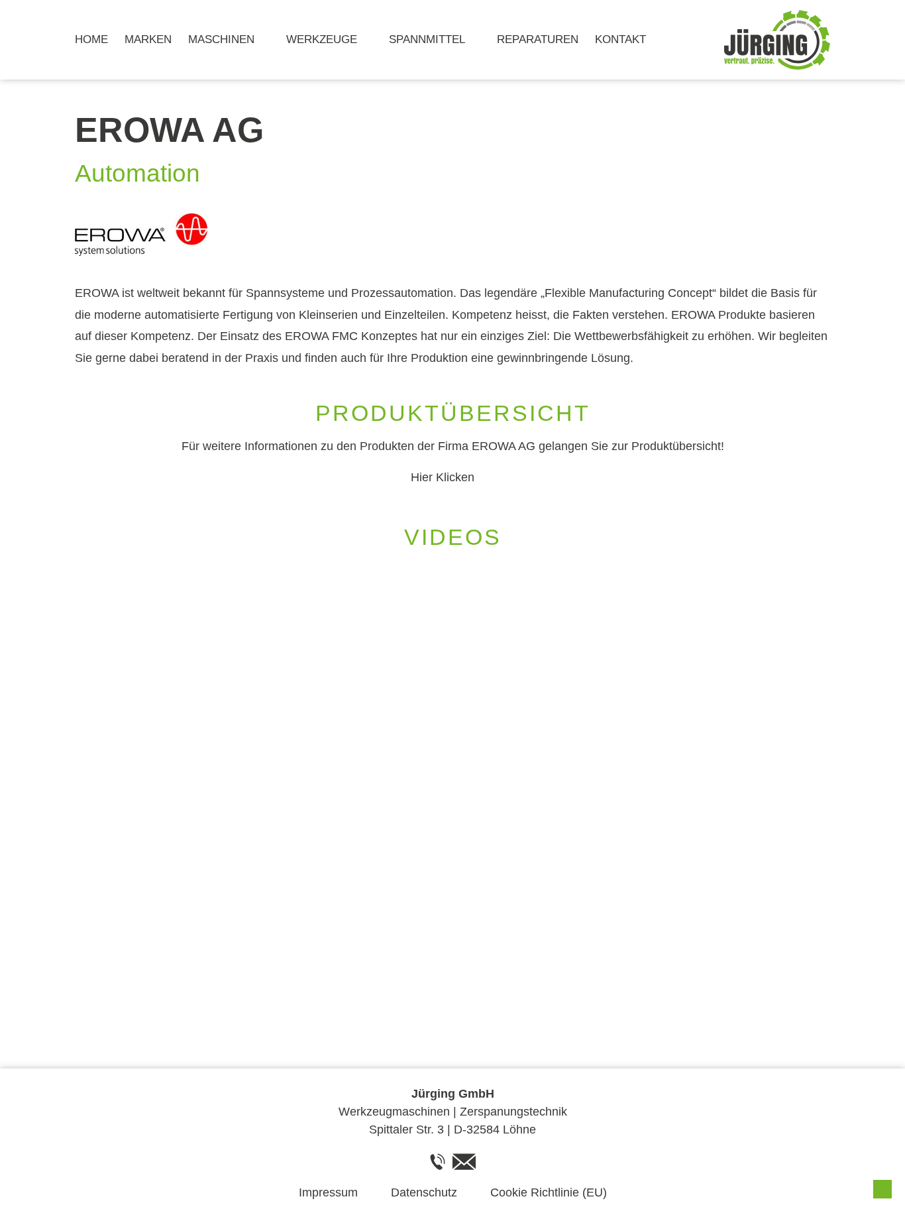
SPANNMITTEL (427, 39)
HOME (91, 39)
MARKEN (148, 39)
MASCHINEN (221, 39)
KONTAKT (620, 39)
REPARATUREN (537, 39)
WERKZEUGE (321, 39)
